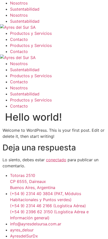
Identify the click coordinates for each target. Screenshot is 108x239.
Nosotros (19, 3)
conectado (56, 159)
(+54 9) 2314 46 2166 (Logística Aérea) (48, 205)
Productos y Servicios (31, 33)
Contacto (19, 39)
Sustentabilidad (24, 9)
